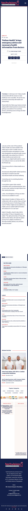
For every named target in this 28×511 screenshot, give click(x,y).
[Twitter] (12, 58)
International (5, 324)
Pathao (11, 257)
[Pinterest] (15, 58)
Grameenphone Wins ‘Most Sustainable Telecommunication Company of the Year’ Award (12, 311)
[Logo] (14, 464)
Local (5, 276)
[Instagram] (9, 509)
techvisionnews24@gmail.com (14, 495)
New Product (7, 265)
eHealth (4, 35)
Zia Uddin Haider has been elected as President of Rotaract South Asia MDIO (21, 453)
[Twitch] (15, 509)
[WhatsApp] (18, 58)
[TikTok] (12, 509)
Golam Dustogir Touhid (16, 51)
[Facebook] (9, 58)
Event (5, 271)
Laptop (5, 288)
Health (7, 257)
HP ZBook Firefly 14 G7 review (11, 289)
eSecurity (6, 282)
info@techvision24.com (13, 493)
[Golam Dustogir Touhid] (8, 51)
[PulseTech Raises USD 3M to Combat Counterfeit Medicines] (14, 361)
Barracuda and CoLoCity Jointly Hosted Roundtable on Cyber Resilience (13, 285)
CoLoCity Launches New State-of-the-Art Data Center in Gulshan (13, 316)
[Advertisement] (14, 78)
